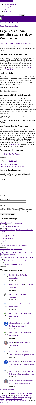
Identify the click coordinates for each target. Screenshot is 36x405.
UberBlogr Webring (8, 390)
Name (2, 196)
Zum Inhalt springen (6, 1)
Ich (5, 10)
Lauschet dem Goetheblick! (8, 164)
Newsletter (7, 11)
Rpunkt (11, 342)
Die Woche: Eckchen (6, 238)
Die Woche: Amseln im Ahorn (9, 226)
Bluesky (2, 399)
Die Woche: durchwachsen (8, 235)
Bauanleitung (9, 69)
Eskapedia (21, 395)
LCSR (11, 161)
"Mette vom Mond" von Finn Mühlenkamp (13, 400)
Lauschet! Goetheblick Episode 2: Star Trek (14, 166)
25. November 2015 (6, 43)
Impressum (29, 393)
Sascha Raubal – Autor (16, 284)
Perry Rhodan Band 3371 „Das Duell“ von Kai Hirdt (17, 257)
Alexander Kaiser (14, 323)
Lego (9, 157)
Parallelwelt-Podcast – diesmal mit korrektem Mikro (16, 261)
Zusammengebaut (11, 397)
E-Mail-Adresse (5, 199)
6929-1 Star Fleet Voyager (12, 154)
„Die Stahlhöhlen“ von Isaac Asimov (11, 223)
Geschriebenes (8, 6)
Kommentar (4, 179)
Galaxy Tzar (15, 144)
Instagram (21, 397)
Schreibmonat (10, 399)
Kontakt (22, 393)
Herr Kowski (18, 43)
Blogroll (6, 8)
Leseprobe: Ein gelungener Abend (11, 249)
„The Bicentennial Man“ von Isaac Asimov (13, 245)
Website (2, 205)
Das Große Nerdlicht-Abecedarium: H (12, 264)
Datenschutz (4, 395)
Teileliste (31, 67)
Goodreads (19, 399)
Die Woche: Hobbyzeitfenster (9, 242)
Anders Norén (4, 402)
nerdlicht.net (4, 21)
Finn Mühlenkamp (10, 4)
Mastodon (28, 397)
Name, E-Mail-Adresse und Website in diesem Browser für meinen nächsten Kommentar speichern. (16, 210)
